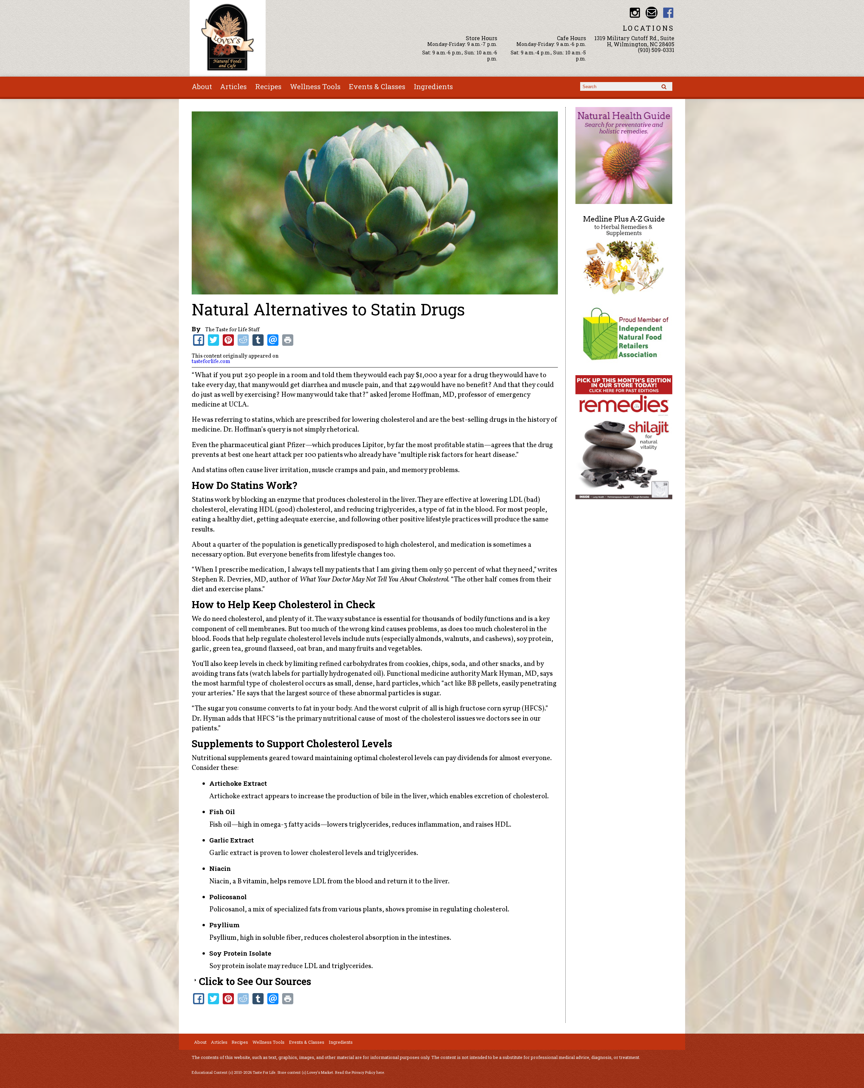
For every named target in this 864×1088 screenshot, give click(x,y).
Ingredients (433, 86)
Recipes (268, 86)
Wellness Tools (315, 86)
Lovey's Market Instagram (635, 13)
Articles (233, 86)
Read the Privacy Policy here (359, 1072)
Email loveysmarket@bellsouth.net (651, 13)
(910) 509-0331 (656, 49)
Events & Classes (377, 86)
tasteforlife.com (211, 361)
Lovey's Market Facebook (668, 13)
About (202, 86)
